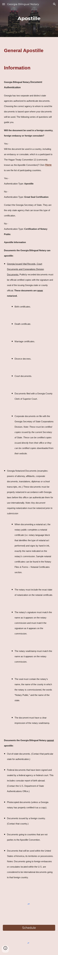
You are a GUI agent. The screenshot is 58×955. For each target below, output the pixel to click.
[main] (29, 18)
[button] (3, 4)
